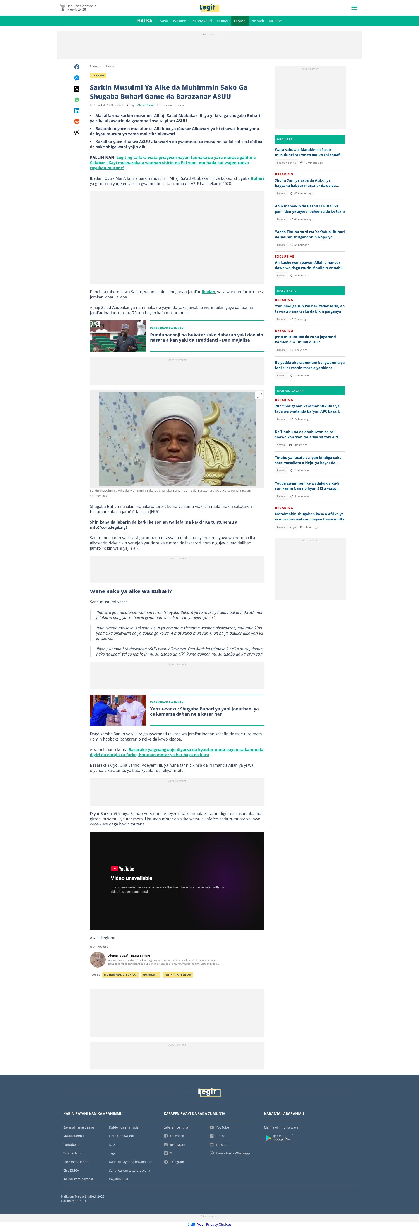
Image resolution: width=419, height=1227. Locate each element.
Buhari (257, 178)
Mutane (275, 21)
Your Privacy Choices (214, 1224)
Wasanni (180, 21)
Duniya (223, 21)
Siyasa (163, 21)
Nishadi (257, 21)
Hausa (144, 21)
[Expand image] (259, 395)
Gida (93, 66)
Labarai (240, 21)
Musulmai (151, 974)
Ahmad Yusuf (145, 105)
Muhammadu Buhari (120, 974)
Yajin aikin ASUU (177, 974)
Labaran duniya (286, 162)
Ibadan (208, 291)
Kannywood (202, 21)
